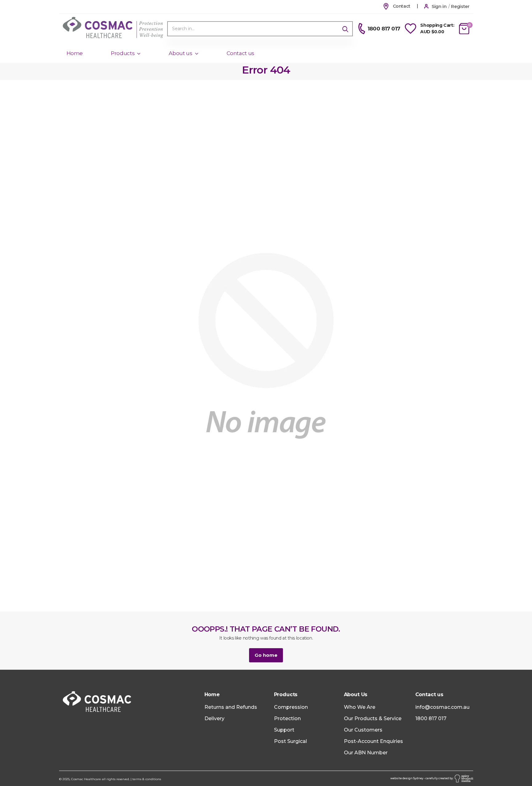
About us (180, 53)
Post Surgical (290, 741)
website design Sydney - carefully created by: (422, 778)
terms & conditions (146, 779)
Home (74, 53)
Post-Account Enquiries (373, 741)
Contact (401, 6)
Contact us (241, 53)
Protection (287, 718)
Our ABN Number (366, 753)
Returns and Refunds (230, 707)
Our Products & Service (372, 718)
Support (284, 730)
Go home (266, 655)
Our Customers (363, 730)
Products (123, 53)
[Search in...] (345, 29)
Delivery (214, 718)
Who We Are (359, 707)
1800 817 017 (430, 718)
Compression (291, 707)
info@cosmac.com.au (442, 707)
